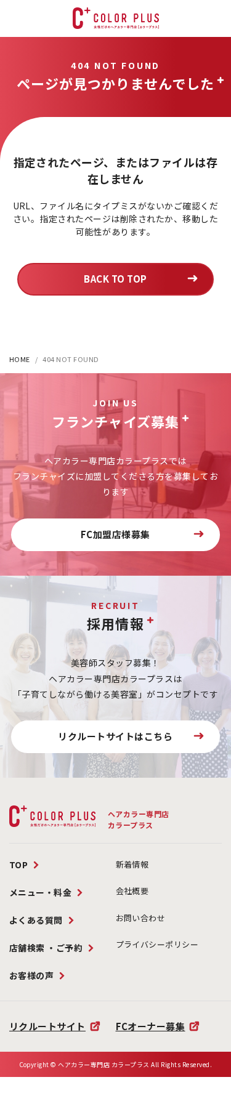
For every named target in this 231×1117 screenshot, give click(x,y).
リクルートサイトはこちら (115, 736)
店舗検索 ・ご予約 (46, 948)
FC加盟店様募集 (115, 534)
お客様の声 (31, 975)
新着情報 (132, 864)
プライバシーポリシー (157, 944)
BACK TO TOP (115, 278)
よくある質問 (36, 920)
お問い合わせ (141, 918)
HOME (19, 359)
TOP (18, 864)
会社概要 (132, 891)
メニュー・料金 (40, 892)
